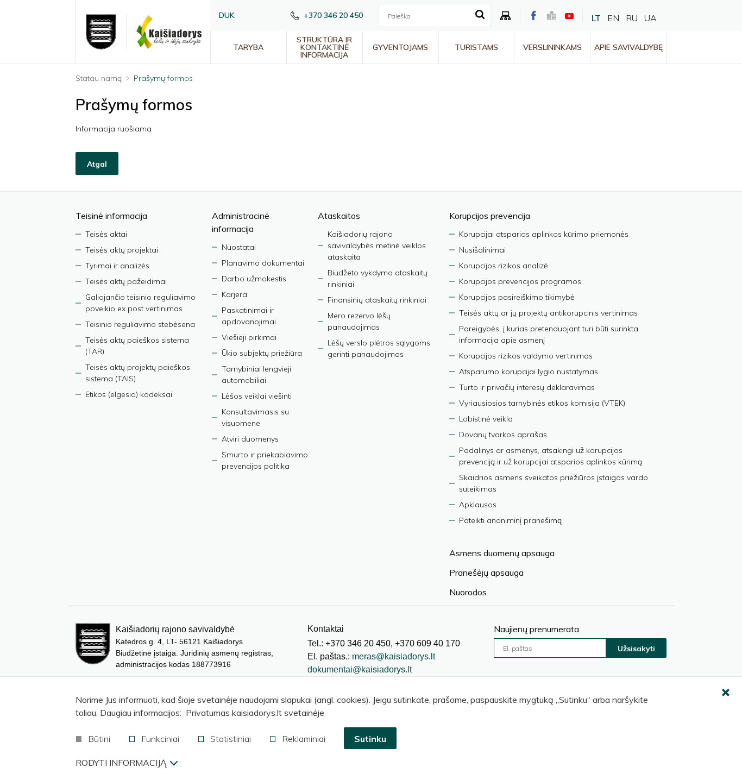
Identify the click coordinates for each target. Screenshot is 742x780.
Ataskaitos (339, 215)
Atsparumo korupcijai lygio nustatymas (528, 371)
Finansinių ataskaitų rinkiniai (377, 300)
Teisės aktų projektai (121, 250)
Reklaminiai (303, 738)
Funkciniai (160, 738)
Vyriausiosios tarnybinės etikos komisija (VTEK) (542, 403)
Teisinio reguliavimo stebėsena (140, 324)
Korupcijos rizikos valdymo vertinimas (526, 356)
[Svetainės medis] (505, 15)
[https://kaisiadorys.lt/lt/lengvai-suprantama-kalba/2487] (551, 15)
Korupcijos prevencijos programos (520, 281)
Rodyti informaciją (121, 762)
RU (632, 17)
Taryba (248, 47)
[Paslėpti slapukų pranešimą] (726, 693)
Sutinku (370, 738)
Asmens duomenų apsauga (502, 553)
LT (596, 17)
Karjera (234, 294)
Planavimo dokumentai (263, 263)
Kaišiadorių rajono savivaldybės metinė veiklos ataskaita (377, 245)
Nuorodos (468, 592)
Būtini (99, 738)
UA (650, 17)
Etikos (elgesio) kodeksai (128, 394)
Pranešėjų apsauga (486, 572)
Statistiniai (230, 738)
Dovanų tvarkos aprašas (503, 434)
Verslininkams (552, 47)
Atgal (97, 164)
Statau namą (99, 78)
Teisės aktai (106, 234)
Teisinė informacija (111, 215)
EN (613, 17)
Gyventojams (400, 47)
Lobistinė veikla (486, 419)
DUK (227, 15)
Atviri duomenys (250, 439)
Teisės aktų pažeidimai (126, 281)
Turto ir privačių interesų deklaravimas (527, 387)
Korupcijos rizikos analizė (503, 266)
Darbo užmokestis (254, 279)
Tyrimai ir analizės (117, 266)
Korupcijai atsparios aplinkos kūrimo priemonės (543, 234)
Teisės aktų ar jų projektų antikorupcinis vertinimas (548, 313)
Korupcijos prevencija (489, 215)
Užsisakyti (636, 648)
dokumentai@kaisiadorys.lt (359, 669)
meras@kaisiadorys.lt (393, 656)
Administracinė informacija (240, 222)
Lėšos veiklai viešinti (257, 396)
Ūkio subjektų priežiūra (262, 353)
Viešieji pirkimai (249, 337)
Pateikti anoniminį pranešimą (510, 520)
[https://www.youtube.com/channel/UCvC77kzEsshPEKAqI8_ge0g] (569, 15)
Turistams (476, 47)
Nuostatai (239, 247)
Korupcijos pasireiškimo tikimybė (517, 297)
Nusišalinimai (482, 250)
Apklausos (477, 504)
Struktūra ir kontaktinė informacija (324, 47)
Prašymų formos (163, 78)
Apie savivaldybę (628, 47)
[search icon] (480, 15)
